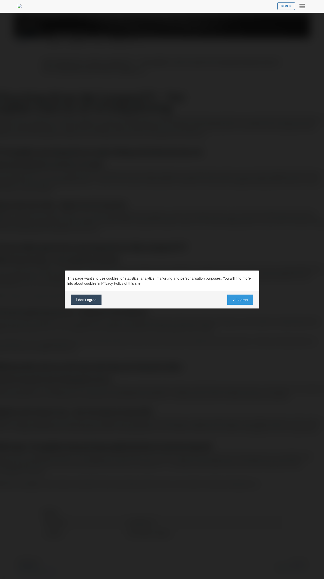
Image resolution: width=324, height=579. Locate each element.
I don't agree (86, 299)
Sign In (286, 6)
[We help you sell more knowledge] (20, 6)
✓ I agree (240, 299)
